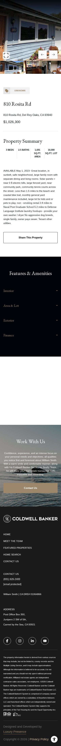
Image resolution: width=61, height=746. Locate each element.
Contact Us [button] (30, 487)
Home (7, 534)
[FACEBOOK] (7, 641)
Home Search (12, 554)
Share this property (30, 237)
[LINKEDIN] (32, 641)
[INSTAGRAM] (20, 641)
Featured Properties (17, 547)
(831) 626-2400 (11, 579)
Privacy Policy (39, 739)
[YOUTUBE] (45, 641)
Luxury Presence (14, 731)
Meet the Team (13, 541)
